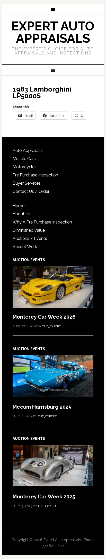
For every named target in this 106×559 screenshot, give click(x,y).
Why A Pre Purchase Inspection (42, 222)
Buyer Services (27, 183)
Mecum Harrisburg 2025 (42, 407)
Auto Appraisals (28, 150)
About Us (21, 213)
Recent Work (25, 246)
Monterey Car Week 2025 (44, 497)
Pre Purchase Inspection (35, 175)
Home (18, 205)
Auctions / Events (30, 238)
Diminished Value (29, 230)
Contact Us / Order (31, 191)
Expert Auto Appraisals (52, 32)
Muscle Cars (24, 158)
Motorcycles (25, 166)
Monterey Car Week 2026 (44, 317)
